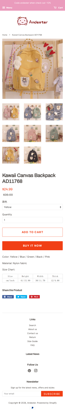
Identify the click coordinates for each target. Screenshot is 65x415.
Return (32, 337)
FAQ (32, 345)
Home (4, 35)
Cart (60, 7)
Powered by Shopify (47, 403)
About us (32, 329)
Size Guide (32, 341)
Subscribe (52, 393)
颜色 (4, 201)
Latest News (32, 354)
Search (32, 325)
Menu (9, 7)
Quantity (7, 214)
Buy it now (32, 245)
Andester (31, 403)
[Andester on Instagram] (35, 371)
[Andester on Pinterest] (29, 371)
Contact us (32, 333)
